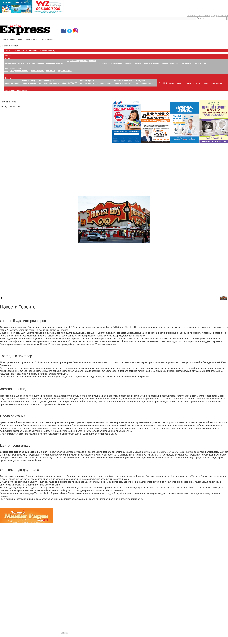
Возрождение (10, 63)
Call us (7, 50)
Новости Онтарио (12, 83)
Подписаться (7, 588)
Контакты (187, 83)
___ (6, 71)
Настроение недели (12, 68)
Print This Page (8, 101)
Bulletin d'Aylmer (9, 45)
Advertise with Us (19, 50)
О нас (179, 83)
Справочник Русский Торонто (16, 90)
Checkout (223, 15)
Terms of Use (2, 635)
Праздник (174, 63)
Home (190, 15)
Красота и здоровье (35, 63)
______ (70, 63)
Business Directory (47, 50)
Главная (7, 55)
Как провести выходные (146, 83)
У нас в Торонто (200, 63)
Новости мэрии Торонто (49, 83)
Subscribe (33, 50)
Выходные (140, 80)
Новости (7, 78)
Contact (198, 15)
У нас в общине (37, 71)
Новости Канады (29, 80)
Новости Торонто (87, 80)
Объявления (6, 597)
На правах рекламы (133, 63)
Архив (171, 83)
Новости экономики (122, 83)
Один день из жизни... (55, 63)
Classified (163, 83)
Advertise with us (9, 619)
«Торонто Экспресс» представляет (81, 61)
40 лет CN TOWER (69, 83)
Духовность (186, 63)
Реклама (196, 83)
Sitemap (207, 15)
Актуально (50, 71)
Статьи (7, 58)
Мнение (165, 63)
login (215, 15)
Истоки (21, 63)
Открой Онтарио (65, 71)
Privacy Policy (11, 635)
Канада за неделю (151, 63)
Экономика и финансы (123, 80)
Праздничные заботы (19, 71)
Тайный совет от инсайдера (110, 63)
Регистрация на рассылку (213, 83)
